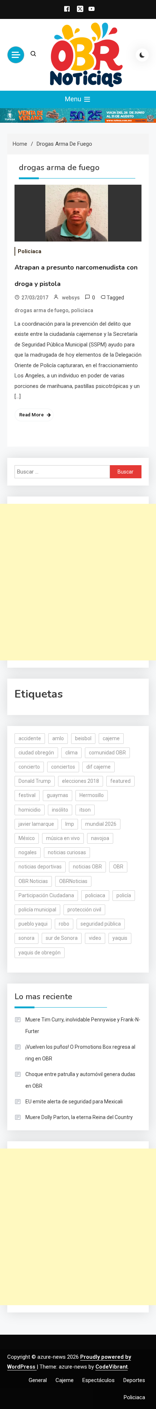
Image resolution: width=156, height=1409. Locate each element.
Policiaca (29, 251)
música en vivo (63, 838)
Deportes (134, 1380)
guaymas (57, 795)
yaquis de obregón (40, 952)
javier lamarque (36, 824)
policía (123, 895)
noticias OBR (87, 867)
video (95, 938)
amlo (58, 738)
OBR (118, 867)
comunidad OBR (107, 752)
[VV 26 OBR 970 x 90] (78, 115)
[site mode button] (142, 55)
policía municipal (37, 909)
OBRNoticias (73, 881)
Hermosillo (91, 795)
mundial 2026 (100, 824)
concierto (29, 767)
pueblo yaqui (33, 924)
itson (85, 810)
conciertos (63, 767)
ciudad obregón (36, 752)
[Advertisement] (78, 582)
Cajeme (65, 1380)
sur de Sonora (62, 938)
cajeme (111, 738)
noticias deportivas (40, 867)
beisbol (83, 738)
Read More (31, 414)
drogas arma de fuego (42, 310)
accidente (30, 738)
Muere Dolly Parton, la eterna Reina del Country (79, 1117)
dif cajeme (98, 767)
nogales (28, 852)
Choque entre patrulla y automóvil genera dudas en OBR (80, 1080)
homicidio (30, 810)
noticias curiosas (67, 852)
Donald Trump (35, 781)
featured (120, 781)
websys (71, 298)
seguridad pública (101, 924)
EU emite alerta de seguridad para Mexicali (74, 1101)
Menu (74, 99)
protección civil (84, 909)
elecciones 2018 (80, 781)
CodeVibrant (111, 1366)
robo (64, 924)
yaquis (119, 938)
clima (71, 752)
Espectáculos (98, 1380)
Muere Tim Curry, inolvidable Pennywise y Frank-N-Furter (82, 1025)
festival (27, 795)
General (38, 1380)
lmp (69, 824)
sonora (26, 938)
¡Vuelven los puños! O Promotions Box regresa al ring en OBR (80, 1052)
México (27, 838)
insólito (60, 810)
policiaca (82, 310)
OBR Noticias (33, 881)
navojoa (100, 838)
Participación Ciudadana (46, 895)
